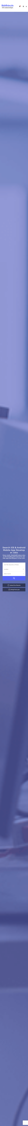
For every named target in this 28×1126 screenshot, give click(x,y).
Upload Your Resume (15, 585)
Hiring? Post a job (15, 589)
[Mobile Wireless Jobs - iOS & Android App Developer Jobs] (7, 6)
